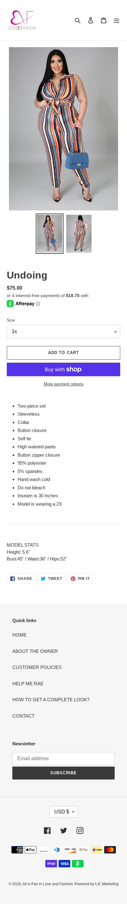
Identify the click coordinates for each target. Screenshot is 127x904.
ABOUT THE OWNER (35, 651)
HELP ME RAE (27, 683)
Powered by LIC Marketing (96, 884)
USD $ (61, 811)
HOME (19, 634)
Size (11, 320)
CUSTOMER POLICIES (37, 667)
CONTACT (23, 716)
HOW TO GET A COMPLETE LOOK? (50, 699)
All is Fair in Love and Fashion (48, 884)
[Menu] (116, 20)
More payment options (64, 384)
